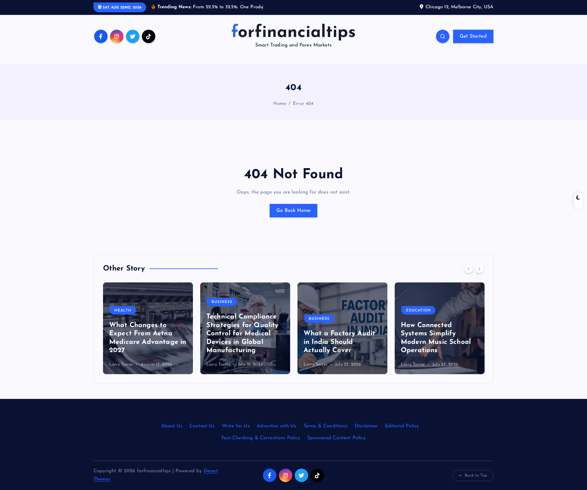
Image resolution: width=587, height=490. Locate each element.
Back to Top (476, 475)
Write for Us (236, 426)
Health (122, 310)
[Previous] (468, 268)
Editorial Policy (402, 426)
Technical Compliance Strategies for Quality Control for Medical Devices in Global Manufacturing (242, 333)
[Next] (479, 268)
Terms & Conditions (326, 426)
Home (279, 103)
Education (418, 310)
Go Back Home (293, 210)
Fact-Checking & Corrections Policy (260, 438)
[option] (148, 328)
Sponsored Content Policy (336, 438)
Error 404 (303, 103)
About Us (172, 426)
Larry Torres (121, 364)
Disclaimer (366, 426)
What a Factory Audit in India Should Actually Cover (339, 342)
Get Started (473, 36)
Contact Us (202, 426)
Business (222, 302)
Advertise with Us (277, 426)
